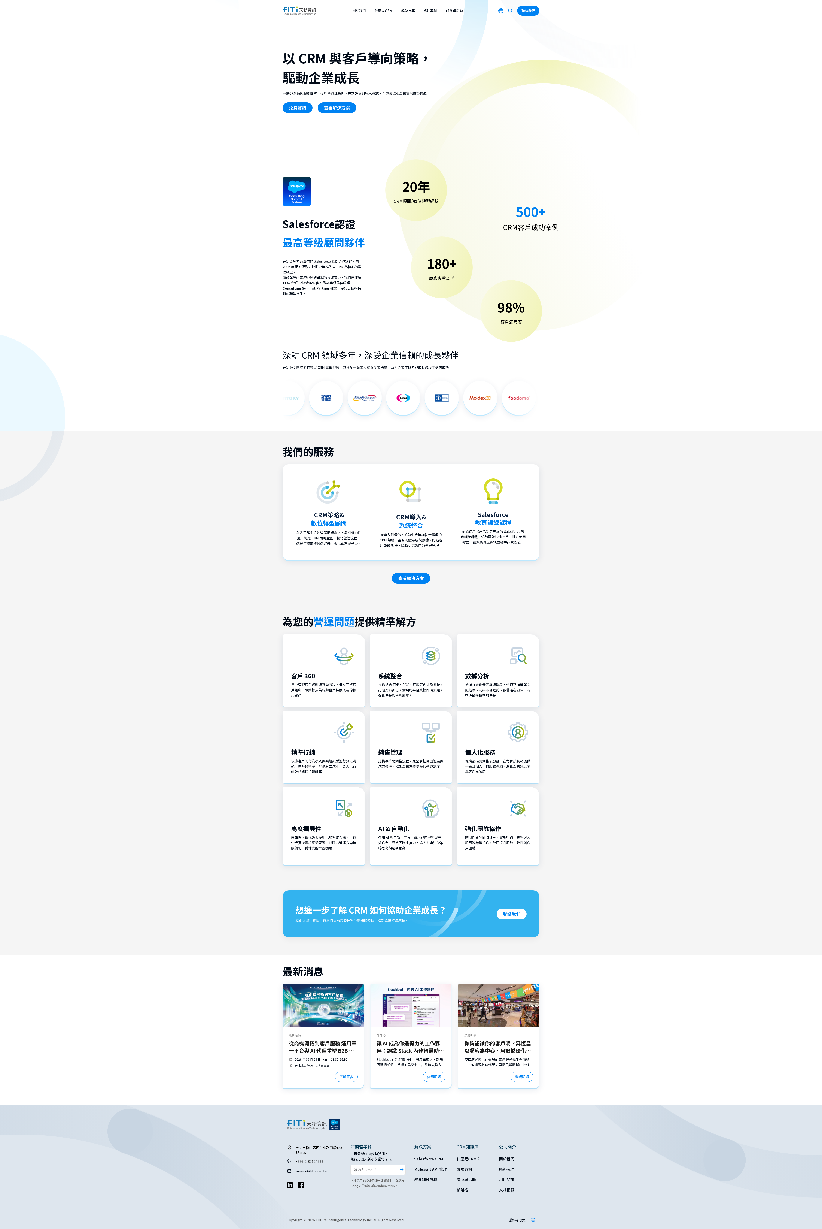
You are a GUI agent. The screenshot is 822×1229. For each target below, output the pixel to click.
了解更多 (346, 1076)
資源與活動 (454, 11)
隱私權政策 (372, 1186)
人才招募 (506, 1189)
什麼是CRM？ (468, 1159)
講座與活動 (466, 1179)
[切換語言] (500, 10)
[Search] (510, 10)
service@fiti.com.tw (311, 1171)
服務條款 (389, 1186)
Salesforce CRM (428, 1159)
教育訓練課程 (425, 1179)
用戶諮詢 (506, 1179)
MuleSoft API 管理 (430, 1169)
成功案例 (430, 11)
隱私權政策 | (517, 1219)
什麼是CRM (384, 11)
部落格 (462, 1189)
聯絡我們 (511, 914)
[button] (533, 1219)
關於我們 (359, 11)
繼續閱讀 (434, 1076)
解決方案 (408, 11)
